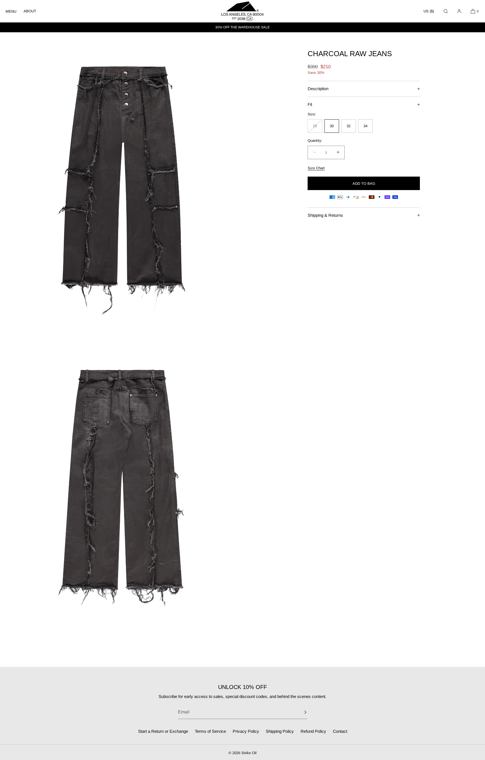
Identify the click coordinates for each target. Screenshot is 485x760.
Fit (310, 104)
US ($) (429, 11)
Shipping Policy (280, 731)
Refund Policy (313, 731)
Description (318, 88)
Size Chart (316, 168)
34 (365, 126)
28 (317, 128)
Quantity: (315, 140)
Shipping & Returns (325, 215)
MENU (11, 11)
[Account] (459, 11)
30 (332, 126)
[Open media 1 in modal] (121, 184)
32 (349, 126)
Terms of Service (210, 731)
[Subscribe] (300, 712)
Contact (340, 731)
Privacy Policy (246, 731)
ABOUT (30, 11)
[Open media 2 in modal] (121, 487)
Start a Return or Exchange (163, 731)
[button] (445, 11)
